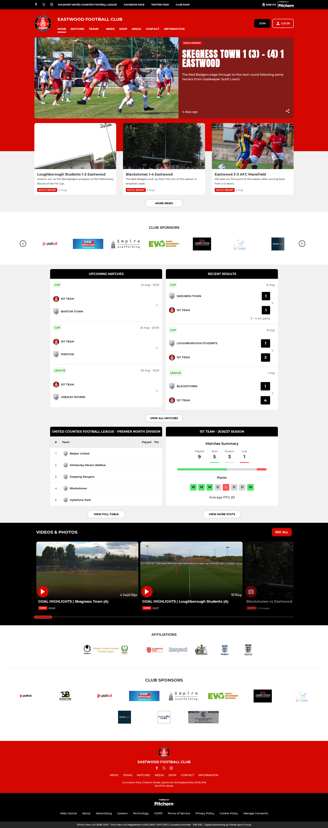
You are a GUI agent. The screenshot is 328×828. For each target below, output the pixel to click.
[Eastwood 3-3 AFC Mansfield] (253, 146)
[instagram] (51, 4)
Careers (122, 813)
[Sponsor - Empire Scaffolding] (126, 245)
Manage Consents (255, 813)
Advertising (104, 813)
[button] (61, 29)
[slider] (43, 617)
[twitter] (43, 4)
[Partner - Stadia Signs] (124, 718)
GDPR (158, 813)
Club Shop (183, 4)
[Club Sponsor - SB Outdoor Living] (65, 697)
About (86, 813)
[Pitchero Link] (286, 6)
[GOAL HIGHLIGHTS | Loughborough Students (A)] (191, 570)
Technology (141, 813)
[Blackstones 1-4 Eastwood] (164, 146)
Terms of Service (179, 813)
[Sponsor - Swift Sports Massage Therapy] (240, 245)
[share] (287, 111)
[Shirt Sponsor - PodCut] (50, 245)
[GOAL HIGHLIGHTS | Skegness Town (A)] (87, 570)
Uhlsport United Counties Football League (87, 4)
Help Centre (68, 813)
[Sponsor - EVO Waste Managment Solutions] (164, 245)
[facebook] (36, 4)
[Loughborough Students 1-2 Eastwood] (75, 146)
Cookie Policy (229, 813)
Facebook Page (134, 4)
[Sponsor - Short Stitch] (202, 245)
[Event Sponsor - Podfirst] (26, 697)
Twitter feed (160, 4)
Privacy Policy (205, 813)
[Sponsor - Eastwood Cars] (164, 718)
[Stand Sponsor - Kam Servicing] (88, 245)
